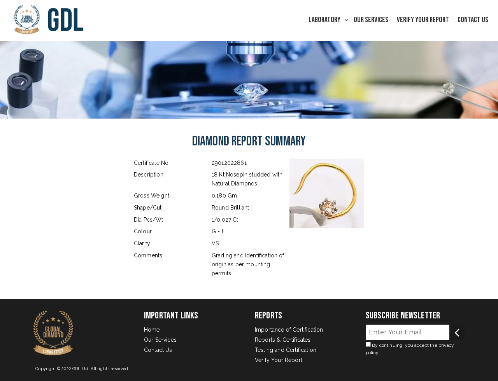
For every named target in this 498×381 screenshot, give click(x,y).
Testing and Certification (285, 350)
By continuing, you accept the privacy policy (410, 349)
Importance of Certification (289, 330)
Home (152, 330)
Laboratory (324, 19)
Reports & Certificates (283, 340)
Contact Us (473, 19)
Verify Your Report (423, 19)
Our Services (371, 19)
